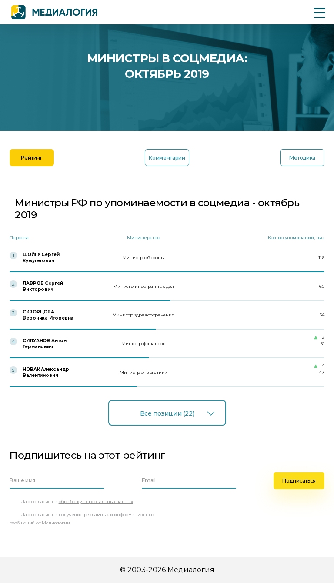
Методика (302, 157)
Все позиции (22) (167, 413)
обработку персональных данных (96, 501)
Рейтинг (31, 157)
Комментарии (167, 157)
